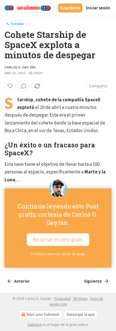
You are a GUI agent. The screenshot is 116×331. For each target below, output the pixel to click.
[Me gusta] (10, 86)
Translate (17, 24)
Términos (80, 298)
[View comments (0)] (23, 86)
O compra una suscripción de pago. (58, 254)
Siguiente (93, 281)
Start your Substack (42, 314)
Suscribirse (70, 7)
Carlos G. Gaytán (20, 67)
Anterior (22, 281)
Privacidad (62, 298)
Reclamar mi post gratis (58, 239)
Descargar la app (80, 314)
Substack (35, 324)
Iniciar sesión (98, 7)
